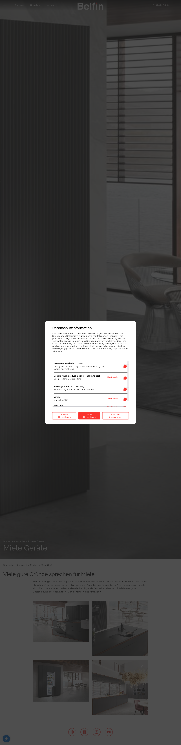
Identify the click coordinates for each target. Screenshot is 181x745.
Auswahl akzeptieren (115, 415)
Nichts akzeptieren (64, 415)
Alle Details (112, 377)
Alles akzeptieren (89, 415)
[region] (90, 384)
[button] (125, 366)
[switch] (125, 365)
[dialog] (90, 372)
